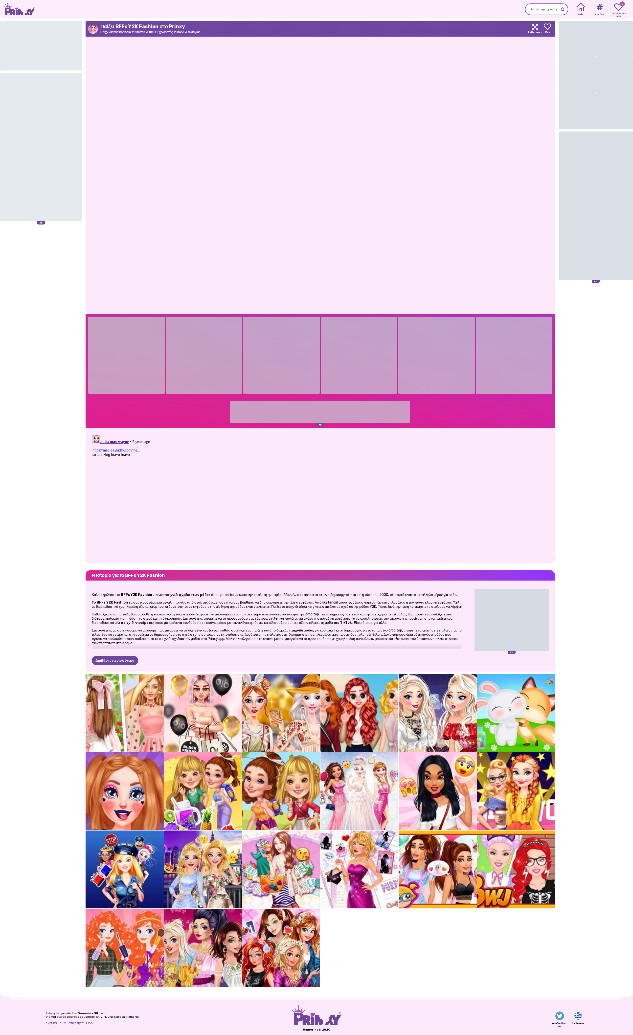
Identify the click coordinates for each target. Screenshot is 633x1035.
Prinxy (50, 1013)
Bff (151, 32)
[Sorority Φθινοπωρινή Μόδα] (359, 713)
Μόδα (180, 32)
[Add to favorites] (547, 28)
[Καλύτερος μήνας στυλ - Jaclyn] (438, 791)
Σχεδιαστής (165, 32)
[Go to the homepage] (17, 9)
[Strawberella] (125, 713)
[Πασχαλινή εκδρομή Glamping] (281, 713)
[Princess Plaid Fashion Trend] (125, 948)
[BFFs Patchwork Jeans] (281, 948)
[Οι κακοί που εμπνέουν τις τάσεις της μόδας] (203, 948)
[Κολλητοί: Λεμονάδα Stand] (203, 791)
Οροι (89, 1023)
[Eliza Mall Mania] (438, 713)
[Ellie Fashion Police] (125, 870)
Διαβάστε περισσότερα (115, 660)
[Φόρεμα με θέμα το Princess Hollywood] (516, 791)
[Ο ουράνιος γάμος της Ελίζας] (359, 791)
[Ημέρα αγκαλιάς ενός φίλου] (516, 713)
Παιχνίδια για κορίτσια (115, 32)
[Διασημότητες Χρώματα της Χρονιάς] (438, 870)
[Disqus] (320, 495)
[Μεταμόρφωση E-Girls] (125, 791)
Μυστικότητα (74, 1023)
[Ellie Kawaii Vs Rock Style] (516, 870)
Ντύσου (140, 32)
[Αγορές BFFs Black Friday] (203, 713)
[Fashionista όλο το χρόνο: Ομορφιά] (281, 870)
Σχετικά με (53, 1023)
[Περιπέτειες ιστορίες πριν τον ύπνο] (281, 791)
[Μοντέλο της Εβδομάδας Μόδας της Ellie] (203, 870)
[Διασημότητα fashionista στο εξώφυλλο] (359, 870)
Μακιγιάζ (194, 32)
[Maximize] (535, 28)
